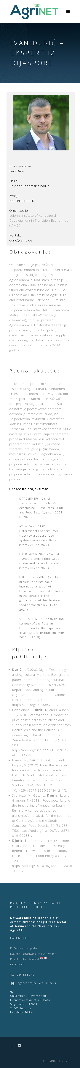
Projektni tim (19, 959)
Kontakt (34, 959)
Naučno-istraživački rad (26, 954)
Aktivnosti (50, 954)
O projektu (29, 948)
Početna (15, 948)
